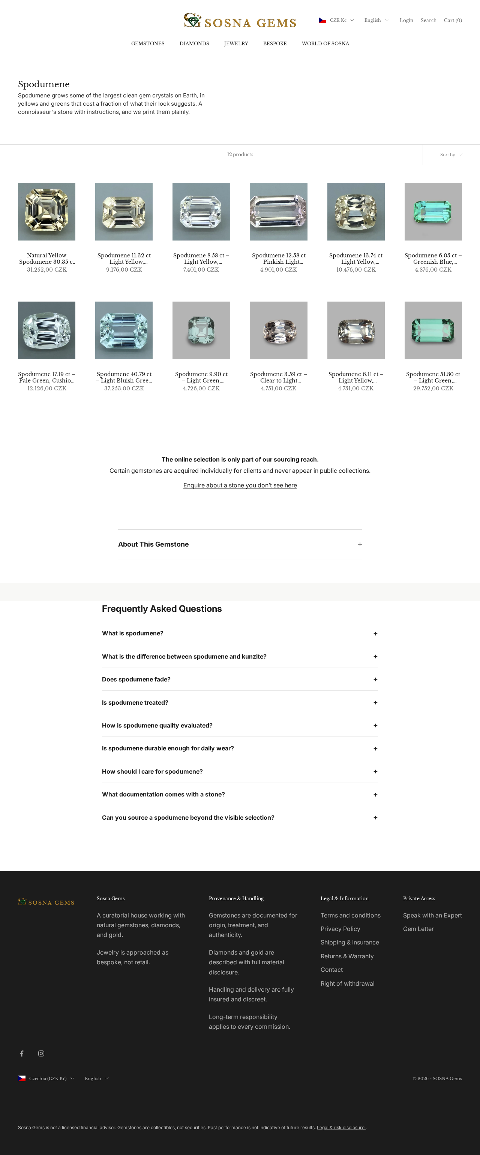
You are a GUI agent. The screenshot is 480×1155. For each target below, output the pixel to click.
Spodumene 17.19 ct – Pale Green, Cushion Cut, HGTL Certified (46, 377)
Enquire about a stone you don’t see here (240, 485)
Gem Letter (418, 928)
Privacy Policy (340, 928)
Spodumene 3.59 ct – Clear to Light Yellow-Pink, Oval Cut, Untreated (278, 377)
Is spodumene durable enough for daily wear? (168, 748)
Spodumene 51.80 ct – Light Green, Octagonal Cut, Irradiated (433, 377)
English (372, 20)
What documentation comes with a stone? (163, 794)
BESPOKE (275, 43)
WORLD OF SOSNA (325, 43)
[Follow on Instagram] (41, 1053)
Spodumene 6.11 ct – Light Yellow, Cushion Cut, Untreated (356, 377)
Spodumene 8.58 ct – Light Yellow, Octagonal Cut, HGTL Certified (201, 259)
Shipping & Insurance (350, 942)
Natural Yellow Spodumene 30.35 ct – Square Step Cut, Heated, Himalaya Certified (47, 259)
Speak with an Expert (432, 915)
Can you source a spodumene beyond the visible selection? (188, 817)
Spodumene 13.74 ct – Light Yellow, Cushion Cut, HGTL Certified (356, 259)
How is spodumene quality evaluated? (157, 725)
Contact (332, 969)
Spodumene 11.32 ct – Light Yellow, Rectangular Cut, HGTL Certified (124, 259)
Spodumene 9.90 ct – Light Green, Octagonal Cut (201, 377)
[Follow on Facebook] (22, 1053)
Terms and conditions (351, 915)
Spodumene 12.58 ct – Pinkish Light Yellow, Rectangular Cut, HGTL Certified (279, 259)
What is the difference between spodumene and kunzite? (184, 656)
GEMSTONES (148, 43)
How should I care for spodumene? (152, 771)
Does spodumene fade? (136, 679)
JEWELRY (236, 43)
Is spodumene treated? (135, 702)
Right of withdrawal (348, 983)
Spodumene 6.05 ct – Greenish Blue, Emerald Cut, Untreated (433, 259)
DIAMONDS (194, 43)
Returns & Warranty (347, 956)
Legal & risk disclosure (341, 1127)
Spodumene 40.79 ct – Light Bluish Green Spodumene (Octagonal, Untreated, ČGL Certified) (124, 377)
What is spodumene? (133, 633)
